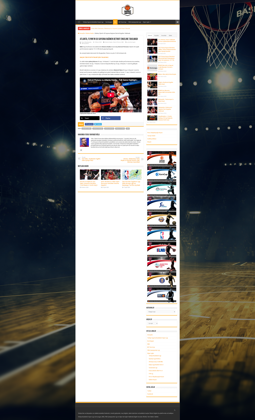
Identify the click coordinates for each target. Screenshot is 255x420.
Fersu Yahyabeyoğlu (86, 42)
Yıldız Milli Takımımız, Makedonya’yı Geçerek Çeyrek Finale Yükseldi (110, 28)
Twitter (149, 391)
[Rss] (175, 410)
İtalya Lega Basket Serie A (156, 364)
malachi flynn (120, 128)
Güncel (150, 35)
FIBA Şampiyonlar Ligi (134, 22)
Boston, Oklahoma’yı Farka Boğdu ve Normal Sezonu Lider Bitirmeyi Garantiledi (130, 160)
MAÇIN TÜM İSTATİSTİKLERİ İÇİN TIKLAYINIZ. (94, 57)
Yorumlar (163, 35)
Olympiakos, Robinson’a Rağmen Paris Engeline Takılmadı (165, 109)
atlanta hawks (87, 128)
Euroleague (109, 22)
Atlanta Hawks (90, 33)
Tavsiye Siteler (151, 135)
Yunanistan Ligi (153, 367)
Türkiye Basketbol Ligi (155, 355)
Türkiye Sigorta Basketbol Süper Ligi (93, 22)
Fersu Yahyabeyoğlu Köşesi (154, 132)
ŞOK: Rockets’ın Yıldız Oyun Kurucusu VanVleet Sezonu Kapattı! (110, 183)
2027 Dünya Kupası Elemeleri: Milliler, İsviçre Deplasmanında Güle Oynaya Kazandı (167, 49)
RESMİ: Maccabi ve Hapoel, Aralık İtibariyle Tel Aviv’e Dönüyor (165, 67)
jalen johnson (109, 128)
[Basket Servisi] (127, 9)
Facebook (150, 394)
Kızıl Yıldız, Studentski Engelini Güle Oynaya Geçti (91, 159)
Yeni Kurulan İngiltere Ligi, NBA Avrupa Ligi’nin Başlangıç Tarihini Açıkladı (131, 183)
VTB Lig (151, 373)
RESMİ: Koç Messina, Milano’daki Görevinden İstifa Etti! (166, 92)
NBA (115, 22)
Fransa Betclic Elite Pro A (156, 370)
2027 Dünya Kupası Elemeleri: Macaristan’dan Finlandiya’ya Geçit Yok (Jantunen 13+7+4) (166, 58)
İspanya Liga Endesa (154, 358)
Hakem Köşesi (153, 379)
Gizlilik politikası (151, 139)
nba (128, 128)
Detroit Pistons (117, 42)
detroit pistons (97, 128)
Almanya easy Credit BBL (156, 361)
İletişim (149, 142)
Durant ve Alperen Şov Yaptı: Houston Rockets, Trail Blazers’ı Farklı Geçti (88, 183)
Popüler (156, 35)
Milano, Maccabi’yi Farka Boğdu (167, 74)
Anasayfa (79, 22)
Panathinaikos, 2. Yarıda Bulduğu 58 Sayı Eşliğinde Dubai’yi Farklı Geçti (165, 118)
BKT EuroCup (122, 22)
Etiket (170, 35)
